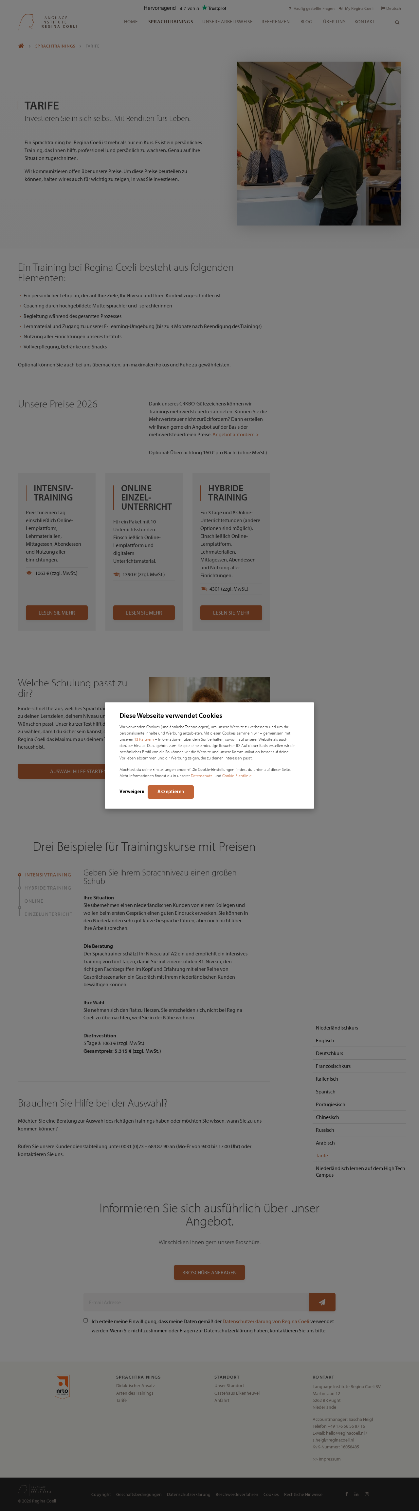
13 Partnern (144, 739)
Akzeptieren (170, 791)
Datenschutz (201, 775)
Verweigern (131, 791)
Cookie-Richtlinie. (237, 775)
